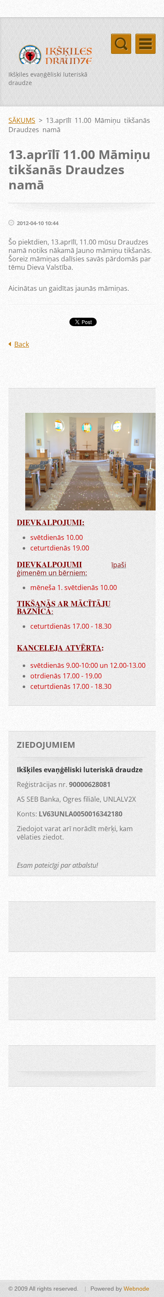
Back (21, 344)
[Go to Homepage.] (52, 57)
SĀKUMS (21, 120)
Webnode (136, 1288)
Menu (145, 44)
